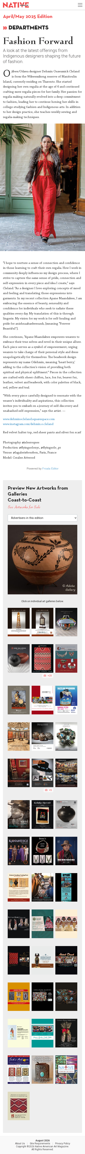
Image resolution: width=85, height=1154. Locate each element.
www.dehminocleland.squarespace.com (29, 419)
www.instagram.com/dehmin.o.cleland (28, 424)
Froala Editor (50, 468)
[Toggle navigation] (80, 5)
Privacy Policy (62, 1143)
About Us (20, 1143)
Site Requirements (40, 1143)
